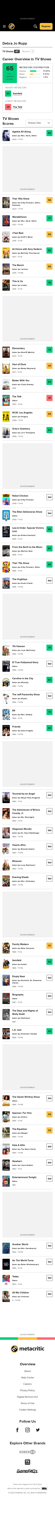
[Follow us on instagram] (27, 1431)
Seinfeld (17, 93)
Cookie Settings (27, 1409)
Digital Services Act (27, 1396)
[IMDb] (44, 1488)
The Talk (17, 107)
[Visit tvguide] (27, 1463)
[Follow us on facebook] (17, 1431)
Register (46, 26)
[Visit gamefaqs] (27, 1472)
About (27, 1371)
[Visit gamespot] (27, 1453)
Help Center (27, 1377)
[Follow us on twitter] (37, 1431)
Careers (27, 1384)
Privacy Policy (27, 1390)
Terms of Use (27, 1403)
